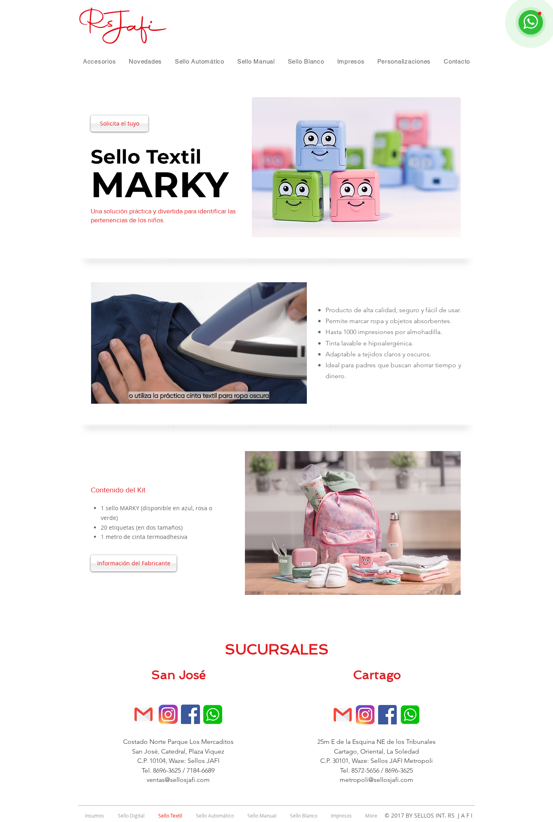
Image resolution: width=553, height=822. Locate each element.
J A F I (463, 815)
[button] (99, 61)
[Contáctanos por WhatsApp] (212, 714)
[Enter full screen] (296, 393)
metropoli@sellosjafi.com (376, 780)
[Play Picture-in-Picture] (282, 393)
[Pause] (101, 393)
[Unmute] (115, 393)
